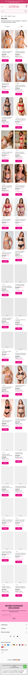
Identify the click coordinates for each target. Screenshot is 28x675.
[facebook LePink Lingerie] (14, 636)
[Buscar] (25, 11)
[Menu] (2, 7)
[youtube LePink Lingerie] (17, 636)
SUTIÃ (5, 16)
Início (2, 16)
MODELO (9, 16)
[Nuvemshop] (14, 667)
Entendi (21, 672)
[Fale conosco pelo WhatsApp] (25, 666)
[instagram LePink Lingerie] (10, 636)
